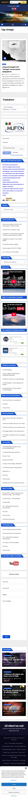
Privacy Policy (14, 795)
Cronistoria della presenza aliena (11, 452)
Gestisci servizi (14, 780)
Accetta (14, 784)
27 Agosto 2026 (9, 678)
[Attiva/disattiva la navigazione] (13, 24)
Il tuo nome (5, 581)
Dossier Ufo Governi (8, 459)
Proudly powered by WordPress (10, 737)
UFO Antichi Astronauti (8, 519)
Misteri (4, 64)
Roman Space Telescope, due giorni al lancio (14, 659)
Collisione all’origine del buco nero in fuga (14, 423)
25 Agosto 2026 (9, 711)
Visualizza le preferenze (14, 792)
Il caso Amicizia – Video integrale (11, 498)
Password (5, 142)
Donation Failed (6, 752)
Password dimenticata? (17, 155)
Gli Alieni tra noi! (14, 15)
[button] (26, 768)
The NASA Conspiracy (8, 244)
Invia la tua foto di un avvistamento (12, 400)
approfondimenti (7, 655)
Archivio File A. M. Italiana (9, 229)
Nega (14, 788)
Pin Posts (5, 404)
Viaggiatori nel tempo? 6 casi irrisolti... (12, 239)
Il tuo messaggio (7, 601)
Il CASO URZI (6, 502)
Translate (14, 109)
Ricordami (15, 152)
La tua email (6, 588)
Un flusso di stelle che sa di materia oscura (14, 427)
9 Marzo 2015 (7, 74)
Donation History (14, 752)
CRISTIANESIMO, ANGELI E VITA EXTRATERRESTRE (14, 746)
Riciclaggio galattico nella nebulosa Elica (13, 431)
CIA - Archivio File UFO (9, 252)
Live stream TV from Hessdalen (11, 542)
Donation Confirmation (21, 749)
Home (6, 743)
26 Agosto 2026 (9, 695)
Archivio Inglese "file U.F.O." (10, 248)
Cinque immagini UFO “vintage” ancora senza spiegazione (11, 69)
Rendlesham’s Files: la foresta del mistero (13, 482)
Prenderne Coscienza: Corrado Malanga (13, 379)
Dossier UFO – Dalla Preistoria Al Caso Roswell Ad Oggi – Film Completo (14, 756)
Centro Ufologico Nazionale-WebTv (12, 529)
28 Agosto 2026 (9, 662)
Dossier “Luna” (6, 456)
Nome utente (6, 138)
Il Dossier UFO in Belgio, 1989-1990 (12, 463)
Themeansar (13, 739)
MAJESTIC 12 (6, 471)
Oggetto (5, 594)
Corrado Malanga (7, 369)
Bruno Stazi (16, 74)
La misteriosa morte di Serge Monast (12, 467)
